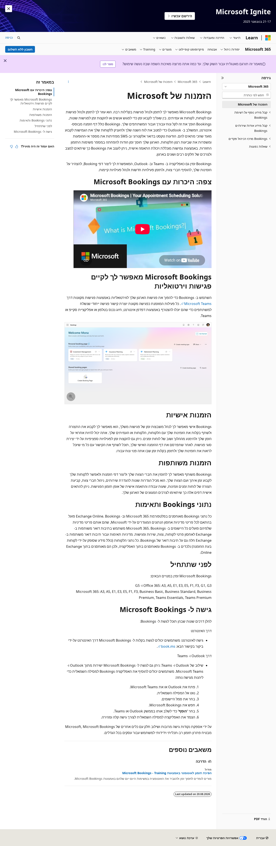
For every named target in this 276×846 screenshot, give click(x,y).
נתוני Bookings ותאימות (36, 120)
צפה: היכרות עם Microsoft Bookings (33, 92)
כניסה (9, 37)
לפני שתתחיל (43, 126)
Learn (207, 82)
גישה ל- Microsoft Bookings (33, 131)
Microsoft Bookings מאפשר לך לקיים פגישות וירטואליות (31, 101)
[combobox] (246, 86)
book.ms (168, 646)
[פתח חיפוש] (18, 38)
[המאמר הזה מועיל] (16, 146)
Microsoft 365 (187, 82)
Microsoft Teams (198, 303)
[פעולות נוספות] (68, 81)
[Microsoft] (268, 38)
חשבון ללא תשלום (20, 49)
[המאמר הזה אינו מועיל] (11, 146)
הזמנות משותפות (40, 115)
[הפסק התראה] (8, 8)
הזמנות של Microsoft (158, 82)
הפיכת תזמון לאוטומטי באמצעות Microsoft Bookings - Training (167, 773)
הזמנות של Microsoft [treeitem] (252, 104)
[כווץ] (222, 78)
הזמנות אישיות (42, 109)
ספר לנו (108, 64)
